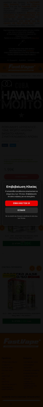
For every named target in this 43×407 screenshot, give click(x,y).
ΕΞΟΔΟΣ (21, 210)
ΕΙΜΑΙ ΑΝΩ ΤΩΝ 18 (21, 203)
